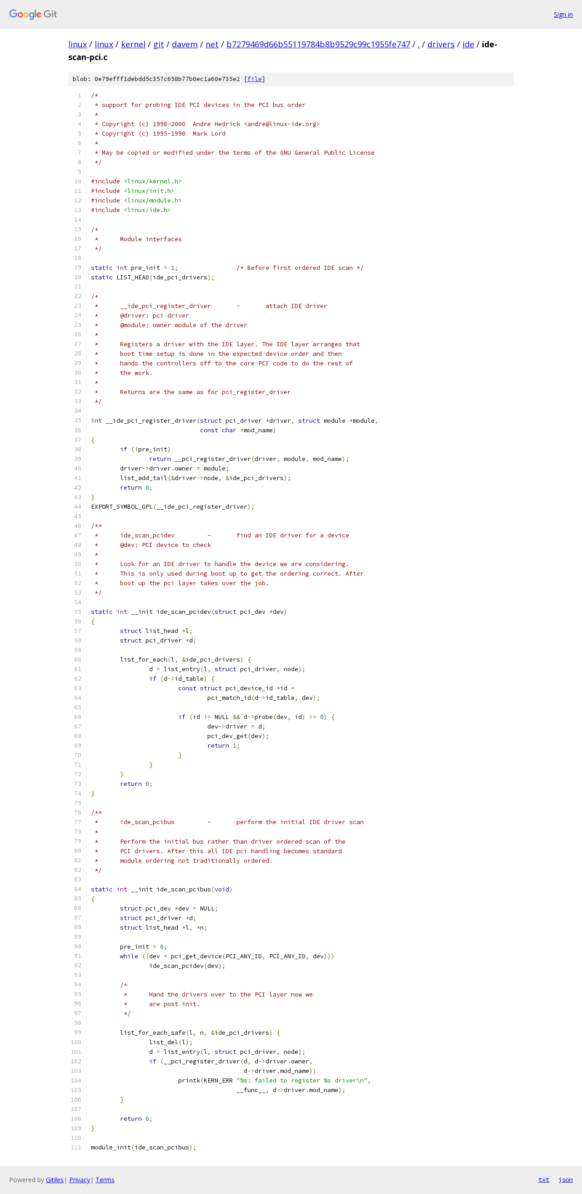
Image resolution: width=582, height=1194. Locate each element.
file (254, 79)
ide (468, 44)
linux (77, 44)
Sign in (563, 14)
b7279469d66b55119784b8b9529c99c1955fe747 (318, 44)
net (212, 44)
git (158, 44)
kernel (133, 44)
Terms (105, 1179)
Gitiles (55, 1179)
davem (185, 44)
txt (543, 1179)
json (565, 1179)
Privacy (79, 1179)
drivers (441, 44)
